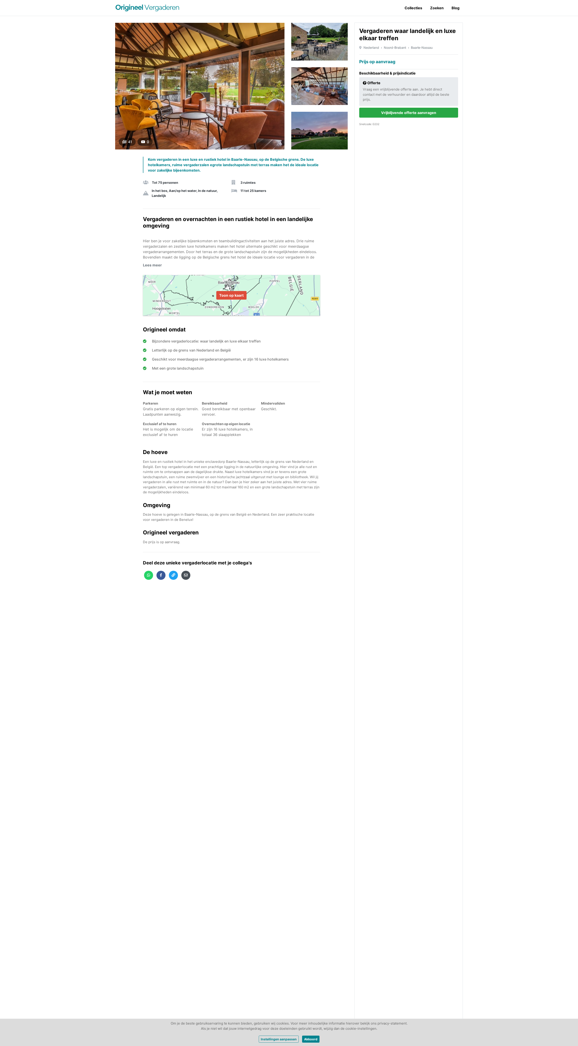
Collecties (413, 8)
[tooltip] (148, 575)
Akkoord (310, 1039)
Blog (455, 8)
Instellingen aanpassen (279, 1039)
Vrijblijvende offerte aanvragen (408, 112)
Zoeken (437, 8)
